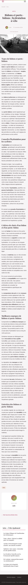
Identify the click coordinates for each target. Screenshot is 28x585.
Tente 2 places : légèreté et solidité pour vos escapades (13, 539)
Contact (19, 577)
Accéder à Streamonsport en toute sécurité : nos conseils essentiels (13, 544)
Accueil (3, 6)
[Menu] (24, 1)
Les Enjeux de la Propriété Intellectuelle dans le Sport (11, 565)
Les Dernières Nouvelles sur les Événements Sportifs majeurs (12, 554)
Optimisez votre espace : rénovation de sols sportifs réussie (13, 549)
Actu (7, 6)
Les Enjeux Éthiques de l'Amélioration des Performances (14, 534)
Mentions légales (11, 577)
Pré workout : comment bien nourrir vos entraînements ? (13, 560)
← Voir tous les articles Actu (9, 515)
